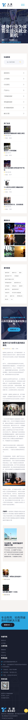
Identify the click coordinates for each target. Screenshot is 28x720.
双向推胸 (11, 513)
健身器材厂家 (8, 276)
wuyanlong (10, 718)
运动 (6, 296)
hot (12, 299)
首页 (3, 40)
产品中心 (3, 652)
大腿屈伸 (16, 513)
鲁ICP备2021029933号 (21, 713)
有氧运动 (14, 286)
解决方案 (3, 655)
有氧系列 (7, 292)
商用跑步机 (19, 296)
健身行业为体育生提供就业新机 (11, 42)
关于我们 (3, 643)
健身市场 (7, 289)
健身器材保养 (15, 289)
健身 (20, 272)
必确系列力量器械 (19, 518)
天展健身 (16, 276)
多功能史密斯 (8, 515)
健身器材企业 (17, 282)
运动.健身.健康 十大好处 (10, 592)
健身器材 (7, 272)
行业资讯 (11, 40)
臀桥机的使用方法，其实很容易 (13, 204)
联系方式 (13, 329)
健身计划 (12, 296)
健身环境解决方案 (9, 279)
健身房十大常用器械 (10, 150)
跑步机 (6, 299)
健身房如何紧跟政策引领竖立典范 (14, 133)
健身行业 (14, 272)
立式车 (14, 515)
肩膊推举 (21, 513)
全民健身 (7, 286)
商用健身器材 (8, 282)
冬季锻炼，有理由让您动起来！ (12, 576)
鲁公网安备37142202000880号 (10, 716)
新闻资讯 (3, 649)
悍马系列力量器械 (16, 292)
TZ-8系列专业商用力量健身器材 (13, 187)
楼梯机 (18, 515)
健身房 (20, 286)
